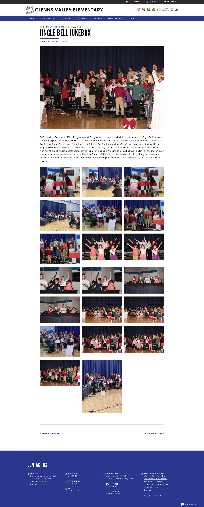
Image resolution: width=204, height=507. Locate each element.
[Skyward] (165, 9)
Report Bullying (115, 18)
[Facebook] (127, 2)
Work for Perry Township (154, 476)
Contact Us (190, 504)
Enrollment (98, 18)
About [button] (33, 18)
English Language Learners (156, 484)
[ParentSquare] (172, 9)
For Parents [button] (82, 18)
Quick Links (169, 2)
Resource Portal (151, 487)
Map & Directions (37, 484)
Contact (132, 18)
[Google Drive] (153, 9)
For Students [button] (66, 18)
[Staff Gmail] (143, 9)
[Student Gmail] (148, 9)
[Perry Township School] (30, 10)
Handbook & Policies (153, 481)
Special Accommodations (155, 479)
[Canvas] (159, 9)
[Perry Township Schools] (138, 9)
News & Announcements (54, 27)
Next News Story (154, 433)
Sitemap (147, 490)
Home (42, 27)
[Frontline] (176, 9)
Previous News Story (52, 433)
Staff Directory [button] (47, 18)
